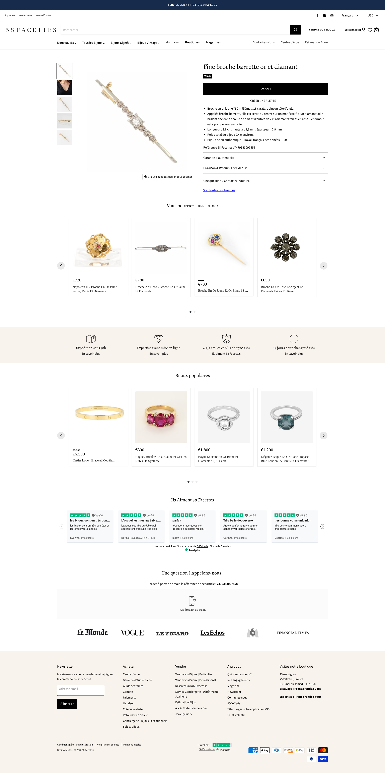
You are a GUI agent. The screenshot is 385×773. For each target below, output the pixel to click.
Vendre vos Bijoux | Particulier (193, 674)
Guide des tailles (133, 686)
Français (347, 15)
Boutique (191, 42)
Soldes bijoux (131, 727)
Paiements (129, 698)
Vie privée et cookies (108, 745)
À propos (10, 15)
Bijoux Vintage (147, 43)
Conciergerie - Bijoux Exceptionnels (145, 721)
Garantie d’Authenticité (137, 680)
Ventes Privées (43, 15)
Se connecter (352, 30)
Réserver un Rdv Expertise (191, 686)
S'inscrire (67, 703)
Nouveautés (65, 43)
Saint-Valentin (236, 715)
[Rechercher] (295, 30)
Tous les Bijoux (92, 43)
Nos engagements (238, 680)
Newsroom (234, 692)
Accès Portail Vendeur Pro (191, 708)
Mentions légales (132, 745)
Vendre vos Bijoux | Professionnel (195, 680)
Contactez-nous (237, 698)
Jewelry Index (183, 714)
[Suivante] (323, 266)
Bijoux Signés (120, 43)
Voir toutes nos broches (219, 190)
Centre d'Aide (290, 42)
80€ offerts (233, 703)
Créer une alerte (133, 709)
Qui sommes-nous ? (239, 674)
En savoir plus (91, 353)
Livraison (128, 703)
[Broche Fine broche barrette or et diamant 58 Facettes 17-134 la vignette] (65, 71)
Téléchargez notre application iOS (248, 709)
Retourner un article (135, 715)
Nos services (25, 15)
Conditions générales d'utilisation (75, 745)
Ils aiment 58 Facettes (226, 353)
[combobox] (175, 30)
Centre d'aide (131, 674)
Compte (128, 692)
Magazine (212, 42)
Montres (171, 42)
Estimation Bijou (316, 42)
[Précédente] (61, 266)
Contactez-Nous (264, 42)
